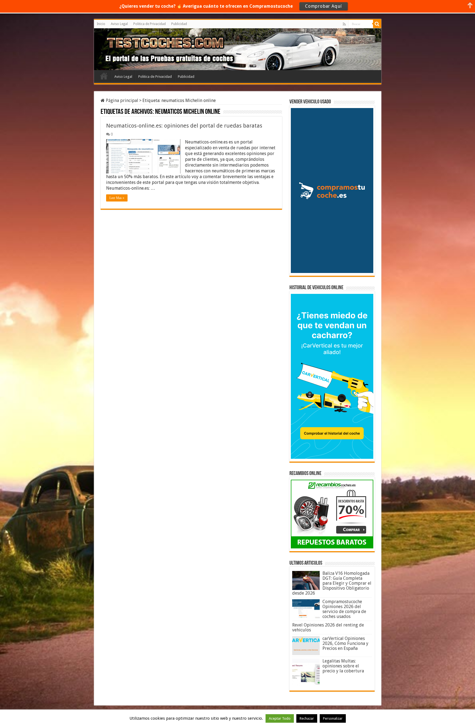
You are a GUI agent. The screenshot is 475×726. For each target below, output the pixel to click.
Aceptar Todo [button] (280, 718)
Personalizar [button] (333, 718)
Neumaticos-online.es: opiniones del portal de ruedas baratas (184, 125)
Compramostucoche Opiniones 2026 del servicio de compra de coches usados (344, 609)
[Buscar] (377, 24)
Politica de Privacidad (149, 24)
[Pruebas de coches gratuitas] (137, 48)
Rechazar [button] (307, 718)
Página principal (121, 100)
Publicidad (179, 24)
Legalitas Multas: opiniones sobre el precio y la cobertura (343, 665)
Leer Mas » (116, 198)
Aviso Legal (119, 24)
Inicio (101, 24)
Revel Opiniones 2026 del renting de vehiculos (328, 627)
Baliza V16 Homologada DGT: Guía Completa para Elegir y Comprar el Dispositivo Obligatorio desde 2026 (331, 583)
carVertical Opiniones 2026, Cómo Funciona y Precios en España (345, 643)
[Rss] (344, 24)
